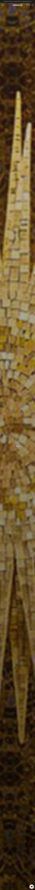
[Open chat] (31, 887)
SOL (17, 446)
